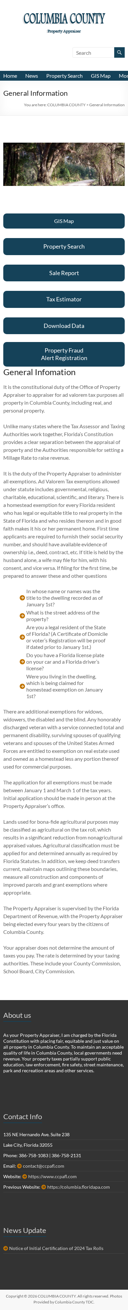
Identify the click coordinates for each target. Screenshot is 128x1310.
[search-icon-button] (119, 52)
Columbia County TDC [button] (74, 1302)
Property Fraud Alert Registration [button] (64, 354)
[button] (66, 104)
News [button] (31, 75)
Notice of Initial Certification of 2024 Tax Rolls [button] (56, 1248)
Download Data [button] (64, 325)
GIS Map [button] (101, 75)
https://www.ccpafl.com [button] (52, 1176)
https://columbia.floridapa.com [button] (78, 1187)
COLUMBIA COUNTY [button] (64, 20)
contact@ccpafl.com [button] (43, 1166)
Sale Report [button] (64, 272)
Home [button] (10, 75)
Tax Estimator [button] (64, 299)
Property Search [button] (64, 75)
